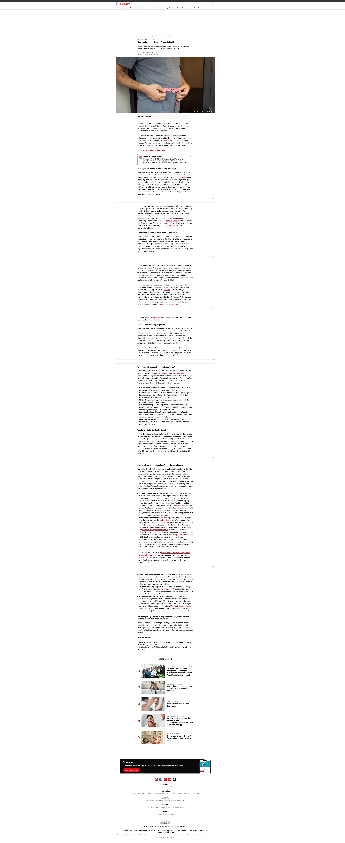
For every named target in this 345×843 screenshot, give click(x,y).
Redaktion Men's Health (151, 52)
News (195, 8)
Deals (189, 8)
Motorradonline (194, 835)
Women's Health (170, 837)
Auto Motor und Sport (131, 835)
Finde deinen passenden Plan (124, 8)
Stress (160, 304)
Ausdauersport (179, 506)
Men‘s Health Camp (151, 800)
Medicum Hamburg (172, 221)
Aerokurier (120, 835)
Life (173, 8)
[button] (165, 85)
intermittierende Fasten (169, 589)
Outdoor (203, 835)
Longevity (167, 8)
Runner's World (160, 837)
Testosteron (170, 226)
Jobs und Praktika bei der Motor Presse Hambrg (172, 800)
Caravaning (147, 835)
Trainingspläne (138, 8)
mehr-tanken (175, 835)
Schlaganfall (167, 141)
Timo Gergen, (141, 52)
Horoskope (201, 8)
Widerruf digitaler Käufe (176, 807)
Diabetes (179, 141)
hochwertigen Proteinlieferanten (180, 535)
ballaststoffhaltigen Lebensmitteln (155, 530)
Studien (167, 290)
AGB (167, 793)
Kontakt (134, 793)
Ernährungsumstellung (160, 523)
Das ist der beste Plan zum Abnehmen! (151, 150)
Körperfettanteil (180, 177)
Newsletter (170, 787)
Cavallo (154, 835)
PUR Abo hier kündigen (161, 807)
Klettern (167, 835)
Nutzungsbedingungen (176, 793)
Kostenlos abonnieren (131, 770)
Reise (178, 8)
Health (160, 8)
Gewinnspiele (161, 787)
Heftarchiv (174, 814)
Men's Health (184, 835)
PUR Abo (150, 807)
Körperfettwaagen (156, 317)
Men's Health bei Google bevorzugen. (176, 162)
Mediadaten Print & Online (161, 814)
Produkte (175, 1)
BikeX (140, 835)
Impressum (141, 793)
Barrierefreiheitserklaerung (191, 793)
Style (183, 8)
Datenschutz (149, 793)
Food (153, 8)
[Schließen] (191, 156)
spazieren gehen (162, 515)
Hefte (170, 1)
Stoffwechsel (164, 520)
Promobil (209, 835)
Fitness (147, 8)
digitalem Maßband (180, 373)
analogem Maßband (159, 373)
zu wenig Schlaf (172, 304)
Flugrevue (161, 835)
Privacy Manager (159, 793)
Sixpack (182, 172)
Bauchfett (141, 237)
